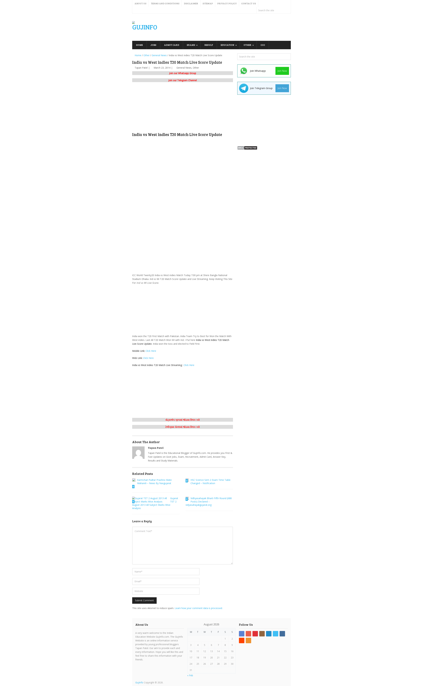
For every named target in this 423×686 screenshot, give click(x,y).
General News (184, 67)
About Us (140, 3)
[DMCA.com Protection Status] (247, 149)
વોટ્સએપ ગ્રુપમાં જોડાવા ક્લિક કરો (182, 419)
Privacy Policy (227, 3)
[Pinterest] (255, 633)
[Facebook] (241, 633)
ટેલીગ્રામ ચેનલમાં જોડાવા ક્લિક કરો (182, 426)
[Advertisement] (231, 27)
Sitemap (208, 3)
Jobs (153, 44)
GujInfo (139, 682)
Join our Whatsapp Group (182, 73)
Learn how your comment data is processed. (199, 608)
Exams (191, 44)
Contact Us (248, 3)
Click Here (151, 350)
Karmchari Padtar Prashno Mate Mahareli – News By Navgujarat (154, 481)
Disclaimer (191, 3)
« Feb (190, 675)
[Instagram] (262, 633)
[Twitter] (275, 633)
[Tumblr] (282, 633)
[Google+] (248, 633)
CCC (263, 44)
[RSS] (248, 640)
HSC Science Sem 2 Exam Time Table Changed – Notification (211, 481)
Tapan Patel (141, 67)
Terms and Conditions (165, 3)
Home (139, 44)
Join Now (282, 70)
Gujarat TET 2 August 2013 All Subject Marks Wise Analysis (155, 503)
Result (208, 44)
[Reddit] (241, 640)
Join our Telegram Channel (182, 80)
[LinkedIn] (268, 633)
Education (227, 44)
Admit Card (171, 44)
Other (247, 44)
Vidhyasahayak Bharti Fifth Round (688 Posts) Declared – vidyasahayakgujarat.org (209, 501)
